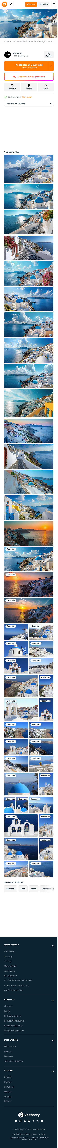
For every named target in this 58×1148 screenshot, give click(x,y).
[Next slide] (47, 1090)
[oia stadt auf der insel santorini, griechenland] (16, 699)
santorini (10, 1090)
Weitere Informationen (16, 102)
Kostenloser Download (29, 66)
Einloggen (44, 4)
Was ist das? (26, 97)
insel (23, 1090)
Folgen (49, 56)
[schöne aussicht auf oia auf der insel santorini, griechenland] (16, 631)
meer (33, 1090)
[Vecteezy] (4, 4)
